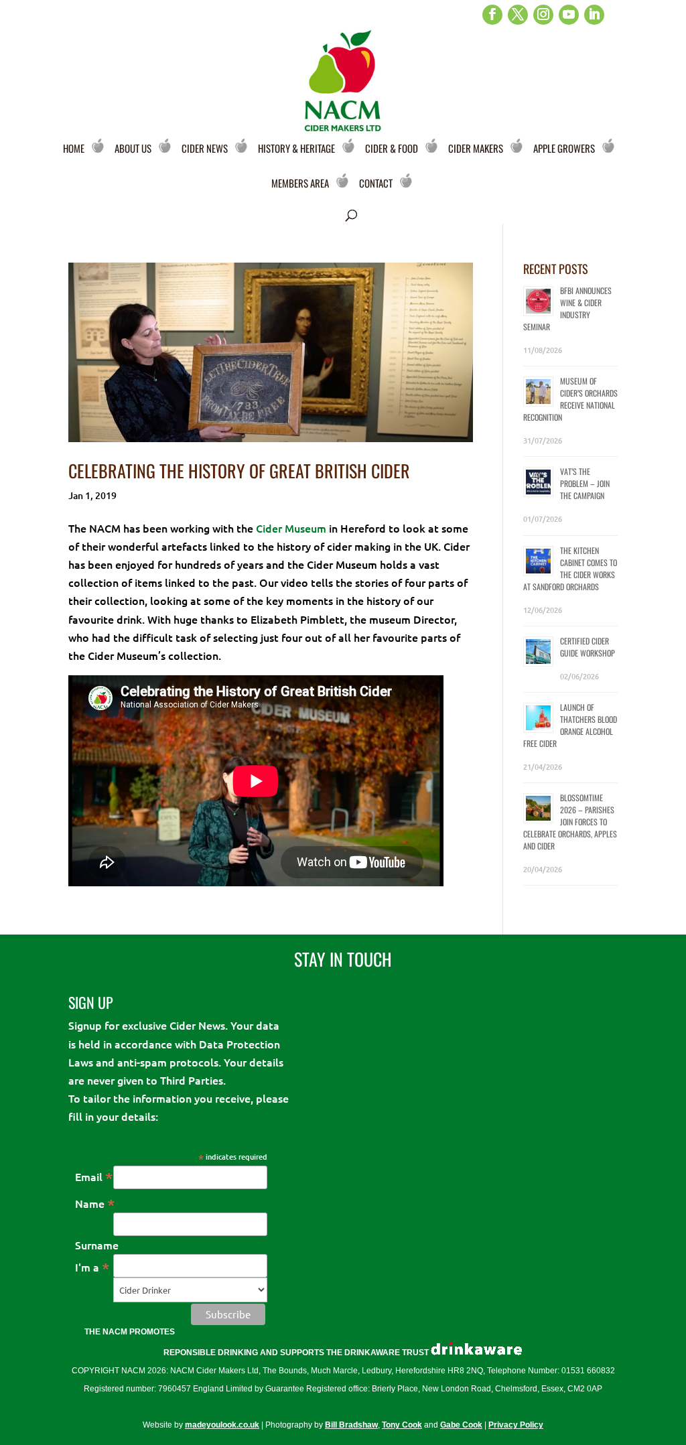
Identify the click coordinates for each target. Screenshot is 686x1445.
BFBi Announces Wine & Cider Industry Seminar (567, 308)
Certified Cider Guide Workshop (587, 647)
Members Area (300, 183)
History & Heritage (296, 148)
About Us (133, 148)
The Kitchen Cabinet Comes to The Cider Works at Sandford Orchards (570, 568)
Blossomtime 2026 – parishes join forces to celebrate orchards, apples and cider (570, 821)
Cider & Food (391, 148)
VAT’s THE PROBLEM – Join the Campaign (585, 483)
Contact (376, 183)
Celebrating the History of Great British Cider (239, 471)
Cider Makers (475, 148)
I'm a (92, 1266)
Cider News (205, 148)
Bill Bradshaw (351, 1425)
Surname (97, 1244)
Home (73, 148)
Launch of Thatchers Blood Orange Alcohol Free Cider (570, 725)
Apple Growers (564, 148)
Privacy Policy (515, 1425)
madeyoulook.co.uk (222, 1425)
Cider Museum (291, 528)
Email (94, 1176)
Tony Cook (402, 1425)
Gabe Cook (461, 1425)
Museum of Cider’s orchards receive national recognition (570, 399)
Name (95, 1203)
